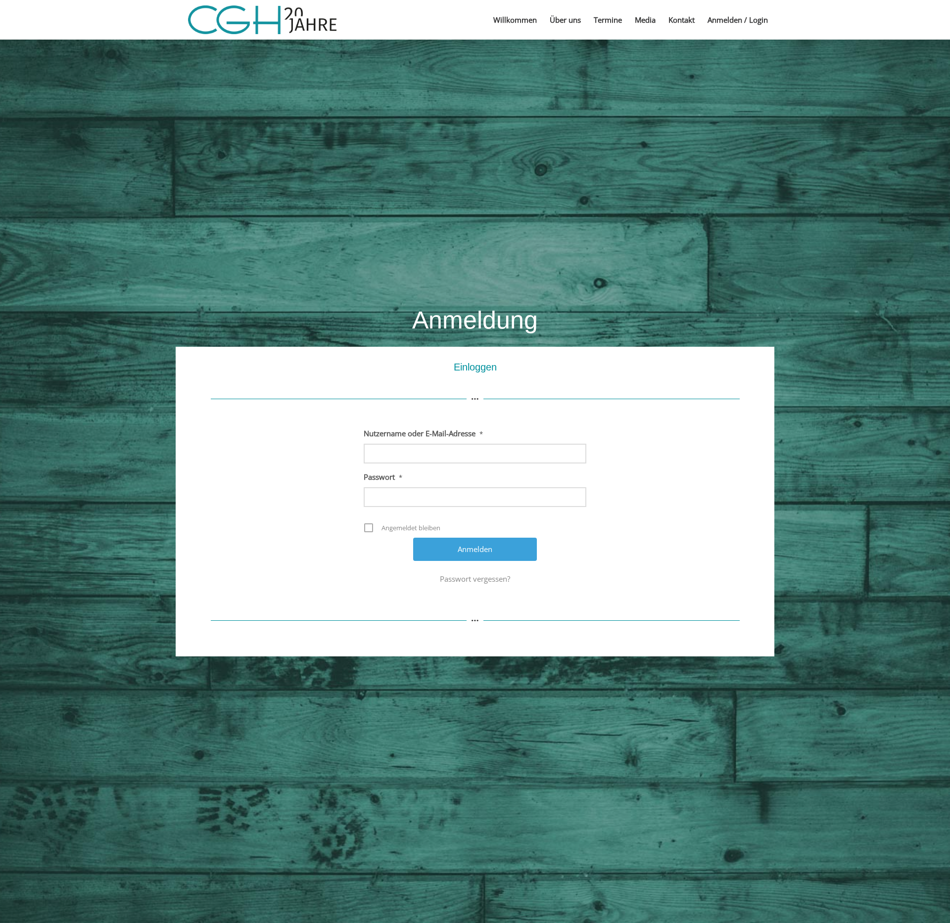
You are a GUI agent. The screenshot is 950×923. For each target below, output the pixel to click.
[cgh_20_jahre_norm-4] (262, 20)
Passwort (383, 477)
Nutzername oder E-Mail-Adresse (423, 433)
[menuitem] (515, 20)
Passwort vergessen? (475, 579)
